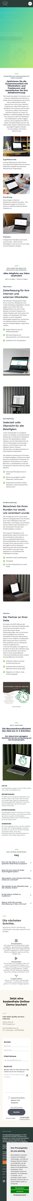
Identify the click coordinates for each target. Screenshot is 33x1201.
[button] (30, 4)
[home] (5, 3)
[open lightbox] (16, 362)
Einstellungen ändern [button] (20, 1195)
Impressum (6, 1171)
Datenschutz (6, 1169)
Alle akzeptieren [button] (19, 1188)
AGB (4, 1174)
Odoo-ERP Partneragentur (13, 1135)
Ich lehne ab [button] (19, 1191)
